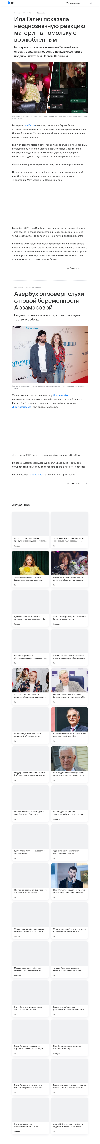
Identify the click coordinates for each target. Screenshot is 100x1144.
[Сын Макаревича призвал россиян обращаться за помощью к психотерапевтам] (30, 686)
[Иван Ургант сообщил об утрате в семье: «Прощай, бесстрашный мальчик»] (69, 881)
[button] (50, 354)
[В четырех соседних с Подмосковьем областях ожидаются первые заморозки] (30, 1116)
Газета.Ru (41, 13)
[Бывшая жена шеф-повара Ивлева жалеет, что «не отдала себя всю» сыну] (69, 1077)
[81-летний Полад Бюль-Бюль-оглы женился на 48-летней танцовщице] (69, 725)
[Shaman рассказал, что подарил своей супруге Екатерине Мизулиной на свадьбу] (30, 803)
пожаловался (36, 474)
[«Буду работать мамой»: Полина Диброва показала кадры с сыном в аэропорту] (30, 764)
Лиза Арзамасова (21, 407)
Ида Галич (29, 125)
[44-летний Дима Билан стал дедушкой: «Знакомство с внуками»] (30, 725)
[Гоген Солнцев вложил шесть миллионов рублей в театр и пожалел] (30, 1077)
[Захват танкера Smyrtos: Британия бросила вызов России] (69, 608)
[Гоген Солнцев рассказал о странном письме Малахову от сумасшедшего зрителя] (30, 1038)
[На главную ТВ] (12, 3)
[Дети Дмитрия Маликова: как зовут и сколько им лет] (30, 998)
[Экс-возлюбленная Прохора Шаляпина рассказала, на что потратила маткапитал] (30, 569)
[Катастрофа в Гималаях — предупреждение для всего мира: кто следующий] (30, 530)
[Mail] (8, 3)
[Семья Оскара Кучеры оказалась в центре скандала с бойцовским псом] (69, 647)
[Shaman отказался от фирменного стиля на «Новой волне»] (30, 881)
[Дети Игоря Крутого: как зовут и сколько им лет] (30, 842)
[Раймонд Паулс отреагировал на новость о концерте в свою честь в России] (69, 764)
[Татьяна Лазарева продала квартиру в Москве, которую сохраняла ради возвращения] (69, 959)
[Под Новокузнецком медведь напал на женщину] (69, 1038)
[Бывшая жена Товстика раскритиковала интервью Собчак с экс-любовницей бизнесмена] (69, 998)
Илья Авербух (60, 395)
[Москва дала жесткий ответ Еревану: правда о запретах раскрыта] (30, 959)
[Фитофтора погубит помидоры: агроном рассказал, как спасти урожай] (30, 920)
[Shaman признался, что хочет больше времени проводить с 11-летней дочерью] (69, 686)
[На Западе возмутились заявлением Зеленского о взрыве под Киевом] (69, 803)
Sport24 (38, 288)
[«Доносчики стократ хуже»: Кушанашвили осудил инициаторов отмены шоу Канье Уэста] (69, 842)
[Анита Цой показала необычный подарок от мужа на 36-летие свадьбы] (69, 1116)
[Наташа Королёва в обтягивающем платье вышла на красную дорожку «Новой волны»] (30, 647)
